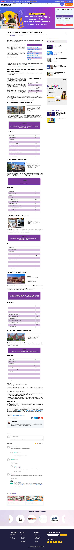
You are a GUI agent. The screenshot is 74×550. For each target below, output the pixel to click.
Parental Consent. (63, 22)
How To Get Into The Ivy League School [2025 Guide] (60, 52)
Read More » (55, 47)
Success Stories (12, 538)
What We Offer (12, 537)
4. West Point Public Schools (32, 55)
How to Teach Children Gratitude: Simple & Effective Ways (15, 502)
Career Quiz (37, 538)
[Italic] (13, 439)
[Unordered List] (18, 439)
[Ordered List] (17, 439)
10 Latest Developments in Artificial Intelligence (59, 46)
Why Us (11, 535)
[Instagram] (54, 542)
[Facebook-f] (48, 542)
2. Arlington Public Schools (32, 51)
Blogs (36, 534)
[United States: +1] (66, 14)
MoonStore (22, 538)
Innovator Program (13, 534)
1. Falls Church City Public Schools (33, 49)
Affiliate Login (23, 541)
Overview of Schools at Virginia (33, 47)
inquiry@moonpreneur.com (59, 1)
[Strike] (15, 439)
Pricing (52, 3)
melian (19, 467)
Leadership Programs (23, 3)
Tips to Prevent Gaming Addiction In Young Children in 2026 (60, 66)
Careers (36, 541)
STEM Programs (16, 3)
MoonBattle (30, 3)
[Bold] (11, 439)
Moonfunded (23, 537)
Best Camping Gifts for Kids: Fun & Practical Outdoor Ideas (34, 502)
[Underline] (14, 439)
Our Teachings (37, 535)
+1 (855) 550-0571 (70, 1)
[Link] (22, 439)
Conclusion (29, 59)
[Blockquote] (20, 439)
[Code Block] (21, 439)
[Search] (65, 33)
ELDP (21, 534)
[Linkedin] (51, 542)
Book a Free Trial (69, 4)
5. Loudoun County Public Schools (33, 57)
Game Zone (42, 3)
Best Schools (47, 3)
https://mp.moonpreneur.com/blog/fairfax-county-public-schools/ (31, 484)
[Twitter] (59, 542)
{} (24, 439)
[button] (32, 418)
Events (36, 542)
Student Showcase (36, 3)
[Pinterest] (61, 542)
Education (21, 35)
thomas (19, 482)
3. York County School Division (33, 53)
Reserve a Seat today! (33, 1)
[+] (25, 439)
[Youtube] (56, 542)
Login (62, 4)
